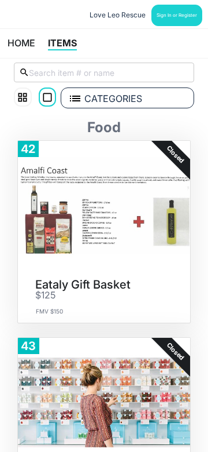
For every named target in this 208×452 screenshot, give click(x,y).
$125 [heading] (45, 295)
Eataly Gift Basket (83, 284)
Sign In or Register (177, 15)
